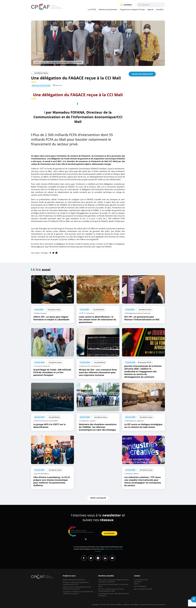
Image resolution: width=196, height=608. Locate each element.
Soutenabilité (53, 421)
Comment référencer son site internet (152, 604)
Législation (140, 421)
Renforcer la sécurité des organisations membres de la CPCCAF (76, 583)
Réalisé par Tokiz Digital (130, 604)
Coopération (84, 421)
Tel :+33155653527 (140, 586)
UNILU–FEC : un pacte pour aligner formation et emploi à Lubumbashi (113, 581)
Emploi (37, 313)
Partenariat (147, 313)
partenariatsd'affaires (42, 474)
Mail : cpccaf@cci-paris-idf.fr (143, 589)
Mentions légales (116, 604)
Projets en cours (69, 576)
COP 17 (83, 313)
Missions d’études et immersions (74, 580)
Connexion (127, 5)
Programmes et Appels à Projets (132, 9)
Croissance (38, 366)
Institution (92, 421)
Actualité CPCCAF (145, 362)
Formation (43, 313)
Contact (137, 576)
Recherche (46, 366)
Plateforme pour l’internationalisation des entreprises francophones (77, 588)
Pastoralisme (90, 313)
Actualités (160, 9)
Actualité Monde (98, 310)
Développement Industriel (134, 313)
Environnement (43, 421)
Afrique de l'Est (85, 366)
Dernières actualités (106, 576)
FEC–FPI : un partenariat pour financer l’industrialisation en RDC (111, 590)
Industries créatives (132, 474)
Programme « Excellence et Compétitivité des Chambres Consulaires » (78, 593)
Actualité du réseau (41, 73)
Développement (96, 366)
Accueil (37, 62)
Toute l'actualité (98, 498)
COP (36, 421)
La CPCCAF (92, 9)
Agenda (150, 9)
